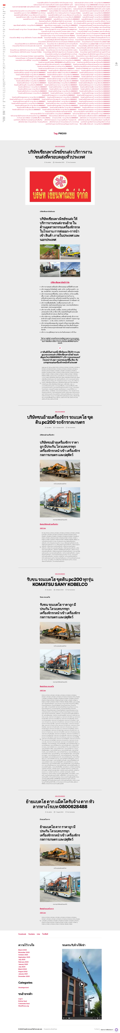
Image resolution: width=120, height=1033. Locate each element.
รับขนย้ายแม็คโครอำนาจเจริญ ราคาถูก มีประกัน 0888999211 (94, 103)
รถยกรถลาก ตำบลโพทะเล (60, 737)
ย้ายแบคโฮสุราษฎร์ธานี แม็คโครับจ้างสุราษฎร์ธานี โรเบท (95, 52)
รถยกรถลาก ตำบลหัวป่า (60, 733)
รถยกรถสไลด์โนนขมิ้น (54, 763)
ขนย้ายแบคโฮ (53, 375)
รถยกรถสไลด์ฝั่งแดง (73, 752)
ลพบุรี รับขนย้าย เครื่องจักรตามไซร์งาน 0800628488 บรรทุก (94, 115)
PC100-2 (72, 367)
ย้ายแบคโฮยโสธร (56, 708)
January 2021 (23, 974)
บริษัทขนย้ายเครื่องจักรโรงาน (49, 544)
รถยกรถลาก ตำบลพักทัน (68, 728)
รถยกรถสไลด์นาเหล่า (59, 748)
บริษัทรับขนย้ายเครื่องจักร (70, 548)
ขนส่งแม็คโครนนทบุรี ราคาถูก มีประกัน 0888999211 (96, 17)
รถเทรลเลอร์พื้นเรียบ (60, 385)
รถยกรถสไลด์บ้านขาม (55, 750)
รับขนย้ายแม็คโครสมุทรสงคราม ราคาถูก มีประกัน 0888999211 (93, 95)
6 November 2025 (59, 162)
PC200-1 (52, 370)
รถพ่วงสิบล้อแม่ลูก (48, 715)
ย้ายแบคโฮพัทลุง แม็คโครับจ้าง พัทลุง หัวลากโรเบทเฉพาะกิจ (94, 46)
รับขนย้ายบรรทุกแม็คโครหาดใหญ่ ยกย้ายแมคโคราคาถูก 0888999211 (91, 64)
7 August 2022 (59, 812)
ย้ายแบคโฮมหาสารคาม (72, 707)
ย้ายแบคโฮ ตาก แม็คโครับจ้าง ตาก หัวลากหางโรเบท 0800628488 (60, 804)
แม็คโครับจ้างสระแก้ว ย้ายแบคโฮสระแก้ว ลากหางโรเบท (64, 122)
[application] (82, 984)
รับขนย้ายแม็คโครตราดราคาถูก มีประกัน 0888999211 (95, 76)
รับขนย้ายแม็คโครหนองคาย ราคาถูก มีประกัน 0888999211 (94, 101)
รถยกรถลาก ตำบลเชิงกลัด (60, 735)
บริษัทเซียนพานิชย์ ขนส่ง (64, 382)
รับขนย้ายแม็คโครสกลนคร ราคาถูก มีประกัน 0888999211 (33, 93)
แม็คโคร (58, 397)
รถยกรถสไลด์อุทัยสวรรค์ (73, 760)
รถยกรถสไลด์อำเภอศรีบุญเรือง (67, 758)
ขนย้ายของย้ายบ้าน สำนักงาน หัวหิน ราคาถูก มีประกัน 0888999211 (92, 2)
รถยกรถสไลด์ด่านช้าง (66, 745)
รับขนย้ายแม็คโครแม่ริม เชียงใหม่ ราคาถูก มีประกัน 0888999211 (59, 109)
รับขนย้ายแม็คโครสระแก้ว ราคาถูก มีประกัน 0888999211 (25, 99)
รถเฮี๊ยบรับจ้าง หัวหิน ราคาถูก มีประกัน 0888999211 (96, 60)
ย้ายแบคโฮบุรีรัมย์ (62, 707)
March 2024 (22, 969)
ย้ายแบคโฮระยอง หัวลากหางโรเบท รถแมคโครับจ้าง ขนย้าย (61, 50)
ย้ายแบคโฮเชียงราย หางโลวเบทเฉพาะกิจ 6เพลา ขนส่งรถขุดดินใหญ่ (26, 56)
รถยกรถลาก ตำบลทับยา (70, 720)
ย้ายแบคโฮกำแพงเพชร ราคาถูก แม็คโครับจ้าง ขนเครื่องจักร (60, 37)
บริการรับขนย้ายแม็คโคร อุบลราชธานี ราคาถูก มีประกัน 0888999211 (92, 23)
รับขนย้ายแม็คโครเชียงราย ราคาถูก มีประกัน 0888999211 (94, 105)
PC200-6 (74, 370)
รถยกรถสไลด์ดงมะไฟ (55, 745)
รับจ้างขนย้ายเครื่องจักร (66, 780)
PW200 (44, 375)
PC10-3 (57, 367)
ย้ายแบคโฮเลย (51, 713)
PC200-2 (57, 370)
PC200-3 (63, 370)
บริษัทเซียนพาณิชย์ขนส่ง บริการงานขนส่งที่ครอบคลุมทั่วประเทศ (60, 154)
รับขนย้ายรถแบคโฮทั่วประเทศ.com (32, 1029)
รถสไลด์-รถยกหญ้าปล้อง (53, 770)
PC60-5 (62, 374)
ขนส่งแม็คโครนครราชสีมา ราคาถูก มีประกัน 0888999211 (31, 17)
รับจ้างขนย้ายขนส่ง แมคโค (58, 392)
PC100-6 (49, 369)
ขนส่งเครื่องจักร (61, 375)
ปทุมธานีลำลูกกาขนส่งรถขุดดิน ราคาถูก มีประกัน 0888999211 (61, 25)
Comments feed (24, 1003)
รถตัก (71, 384)
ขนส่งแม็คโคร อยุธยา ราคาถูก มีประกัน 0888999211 (96, 13)
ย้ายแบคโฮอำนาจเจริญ (57, 712)
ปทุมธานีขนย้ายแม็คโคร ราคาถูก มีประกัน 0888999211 (28, 25)
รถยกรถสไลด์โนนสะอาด (50, 765)
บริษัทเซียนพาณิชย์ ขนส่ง (52, 382)
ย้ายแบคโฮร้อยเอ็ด (65, 708)
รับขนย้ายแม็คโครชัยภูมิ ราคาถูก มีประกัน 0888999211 (35, 76)
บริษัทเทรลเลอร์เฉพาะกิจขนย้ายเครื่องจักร (62, 551)
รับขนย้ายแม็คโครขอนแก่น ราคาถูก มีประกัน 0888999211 (94, 72)
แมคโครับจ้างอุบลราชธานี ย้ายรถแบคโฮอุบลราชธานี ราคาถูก (62, 124)
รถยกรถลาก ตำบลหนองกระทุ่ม (72, 732)
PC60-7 (71, 374)
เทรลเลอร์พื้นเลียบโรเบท (50, 397)
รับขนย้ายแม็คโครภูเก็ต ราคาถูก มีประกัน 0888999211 (28, 85)
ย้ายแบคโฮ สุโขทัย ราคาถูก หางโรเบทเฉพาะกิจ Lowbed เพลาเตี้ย (93, 33)
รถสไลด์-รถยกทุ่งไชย (75, 767)
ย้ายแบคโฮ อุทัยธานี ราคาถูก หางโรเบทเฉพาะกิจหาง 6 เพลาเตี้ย (93, 35)
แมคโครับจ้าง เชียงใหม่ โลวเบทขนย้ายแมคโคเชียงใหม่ (28, 120)
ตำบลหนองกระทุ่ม (61, 541)
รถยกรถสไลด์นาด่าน (73, 747)
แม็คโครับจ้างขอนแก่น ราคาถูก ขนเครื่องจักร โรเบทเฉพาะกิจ (60, 120)
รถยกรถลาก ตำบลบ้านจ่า (64, 725)
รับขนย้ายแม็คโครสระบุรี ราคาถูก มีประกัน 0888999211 (95, 97)
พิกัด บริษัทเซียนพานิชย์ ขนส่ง (56, 384)
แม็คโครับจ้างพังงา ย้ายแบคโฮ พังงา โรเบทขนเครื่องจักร (33, 122)
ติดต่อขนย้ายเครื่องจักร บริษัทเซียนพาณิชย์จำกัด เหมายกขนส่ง (55, 21)
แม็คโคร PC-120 (65, 397)
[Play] (64, 1018)
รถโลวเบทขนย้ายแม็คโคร (62, 390)
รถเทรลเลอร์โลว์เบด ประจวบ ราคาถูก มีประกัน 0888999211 (65, 60)
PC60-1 (48, 374)
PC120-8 (44, 370)
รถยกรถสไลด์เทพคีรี (58, 762)
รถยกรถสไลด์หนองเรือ (66, 757)
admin (49, 162)
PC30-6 (63, 372)
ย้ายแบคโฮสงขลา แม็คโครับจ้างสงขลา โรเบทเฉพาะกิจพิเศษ (26, 52)
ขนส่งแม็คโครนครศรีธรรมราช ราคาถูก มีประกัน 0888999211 (64, 17)
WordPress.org (23, 1006)
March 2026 (22, 950)
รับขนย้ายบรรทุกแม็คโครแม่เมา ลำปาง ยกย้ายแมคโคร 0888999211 (56, 68)
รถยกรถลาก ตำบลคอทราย (55, 717)
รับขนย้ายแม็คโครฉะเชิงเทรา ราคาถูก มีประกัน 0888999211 (63, 74)
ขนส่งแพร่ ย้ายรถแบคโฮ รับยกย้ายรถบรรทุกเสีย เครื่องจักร (95, 11)
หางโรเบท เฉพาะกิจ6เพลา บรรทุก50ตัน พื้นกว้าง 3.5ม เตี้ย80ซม (33, 117)
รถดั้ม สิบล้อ (66, 384)
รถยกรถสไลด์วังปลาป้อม (66, 753)
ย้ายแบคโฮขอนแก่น (46, 705)
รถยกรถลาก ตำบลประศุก (66, 727)
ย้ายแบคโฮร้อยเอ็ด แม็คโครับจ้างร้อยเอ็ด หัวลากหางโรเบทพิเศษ (93, 48)
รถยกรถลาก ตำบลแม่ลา (72, 735)
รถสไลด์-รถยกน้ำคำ (46, 768)
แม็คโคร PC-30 (74, 397)
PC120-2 (59, 369)
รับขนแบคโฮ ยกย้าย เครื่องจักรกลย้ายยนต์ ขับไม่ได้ (58, 111)
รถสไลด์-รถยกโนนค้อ (65, 772)
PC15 (48, 370)
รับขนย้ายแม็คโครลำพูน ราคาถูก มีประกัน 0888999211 (63, 91)
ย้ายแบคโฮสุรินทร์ (61, 710)
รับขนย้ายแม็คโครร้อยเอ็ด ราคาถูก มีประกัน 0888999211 (95, 87)
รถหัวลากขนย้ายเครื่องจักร (68, 553)
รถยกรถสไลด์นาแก (69, 748)
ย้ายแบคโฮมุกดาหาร (47, 708)
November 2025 (24, 952)
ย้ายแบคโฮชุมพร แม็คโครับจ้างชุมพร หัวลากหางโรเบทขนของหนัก (92, 39)
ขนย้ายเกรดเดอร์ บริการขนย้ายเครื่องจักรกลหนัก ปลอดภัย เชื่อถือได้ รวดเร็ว (53, 4)
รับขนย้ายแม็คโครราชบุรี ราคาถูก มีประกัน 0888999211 (95, 89)
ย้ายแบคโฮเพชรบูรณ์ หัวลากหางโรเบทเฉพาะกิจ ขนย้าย (60, 56)
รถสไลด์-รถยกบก (56, 768)
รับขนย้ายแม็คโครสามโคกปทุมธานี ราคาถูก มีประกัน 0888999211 (59, 99)
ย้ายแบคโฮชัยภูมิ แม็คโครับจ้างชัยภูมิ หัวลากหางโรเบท (59, 39)
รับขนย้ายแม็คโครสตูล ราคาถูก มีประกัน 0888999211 (96, 93)
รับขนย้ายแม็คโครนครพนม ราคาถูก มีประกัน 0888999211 (94, 78)
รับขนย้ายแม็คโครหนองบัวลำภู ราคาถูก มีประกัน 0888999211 (27, 103)
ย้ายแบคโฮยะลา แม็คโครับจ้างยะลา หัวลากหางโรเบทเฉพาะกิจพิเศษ (57, 48)
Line (38, 934)
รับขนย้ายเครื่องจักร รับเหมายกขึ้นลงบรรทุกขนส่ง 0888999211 (30, 70)
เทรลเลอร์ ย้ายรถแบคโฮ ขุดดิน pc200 (54, 783)
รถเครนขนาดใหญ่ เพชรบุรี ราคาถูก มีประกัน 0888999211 (95, 58)
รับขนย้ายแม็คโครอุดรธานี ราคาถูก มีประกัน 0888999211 (30, 105)
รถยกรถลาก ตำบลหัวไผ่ (72, 733)
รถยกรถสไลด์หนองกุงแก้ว (54, 755)
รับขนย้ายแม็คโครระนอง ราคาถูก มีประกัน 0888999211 (33, 89)
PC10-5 (62, 367)
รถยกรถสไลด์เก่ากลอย (47, 762)
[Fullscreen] (100, 1018)
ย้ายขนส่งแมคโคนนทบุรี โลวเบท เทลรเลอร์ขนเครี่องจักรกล (94, 25)
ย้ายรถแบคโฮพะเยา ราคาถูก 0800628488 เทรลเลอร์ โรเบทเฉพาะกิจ (58, 27)
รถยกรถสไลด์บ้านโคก (51, 752)
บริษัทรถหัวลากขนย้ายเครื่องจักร (55, 546)
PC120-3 (64, 369)
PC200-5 (68, 370)
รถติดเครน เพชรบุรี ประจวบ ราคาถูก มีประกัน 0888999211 (62, 58)
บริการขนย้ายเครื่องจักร (60, 379)
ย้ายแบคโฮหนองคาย (71, 710)
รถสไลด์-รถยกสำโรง (66, 768)
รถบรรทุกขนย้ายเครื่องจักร (55, 553)
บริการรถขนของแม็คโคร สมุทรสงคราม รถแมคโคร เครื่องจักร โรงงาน (91, 21)
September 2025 (24, 957)
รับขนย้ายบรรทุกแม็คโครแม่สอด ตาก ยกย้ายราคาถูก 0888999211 (54, 66)
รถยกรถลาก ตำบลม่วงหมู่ (57, 730)
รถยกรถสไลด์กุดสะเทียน (72, 743)
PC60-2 (53, 374)
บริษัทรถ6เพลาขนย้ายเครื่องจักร (64, 544)
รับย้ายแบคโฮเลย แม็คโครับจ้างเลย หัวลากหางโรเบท (62, 115)
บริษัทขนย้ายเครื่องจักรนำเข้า (71, 543)
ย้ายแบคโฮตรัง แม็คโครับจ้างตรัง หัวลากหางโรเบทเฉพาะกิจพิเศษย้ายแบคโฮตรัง (59, 41)
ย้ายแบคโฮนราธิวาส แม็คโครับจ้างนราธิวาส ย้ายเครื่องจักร (62, 44)
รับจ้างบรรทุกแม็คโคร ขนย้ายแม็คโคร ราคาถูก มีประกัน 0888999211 (92, 111)
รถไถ (69, 390)
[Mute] (97, 1018)
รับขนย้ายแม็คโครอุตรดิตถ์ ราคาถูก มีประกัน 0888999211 (62, 105)
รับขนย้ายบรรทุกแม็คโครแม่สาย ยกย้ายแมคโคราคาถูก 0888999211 (92, 66)
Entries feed (22, 1001)
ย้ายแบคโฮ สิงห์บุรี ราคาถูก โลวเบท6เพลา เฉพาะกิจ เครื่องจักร (94, 31)
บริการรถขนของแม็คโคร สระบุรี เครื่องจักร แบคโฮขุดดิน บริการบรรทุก (53, 23)
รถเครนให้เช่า (72, 773)
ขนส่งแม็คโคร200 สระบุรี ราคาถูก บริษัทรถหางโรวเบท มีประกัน (64, 15)
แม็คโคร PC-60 (46, 399)
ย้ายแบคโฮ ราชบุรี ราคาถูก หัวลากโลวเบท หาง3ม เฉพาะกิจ (94, 29)
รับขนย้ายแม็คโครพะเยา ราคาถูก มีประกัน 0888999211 (31, 83)
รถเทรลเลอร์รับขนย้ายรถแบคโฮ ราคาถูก (62, 387)
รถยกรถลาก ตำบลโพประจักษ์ (49, 738)
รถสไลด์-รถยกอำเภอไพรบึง (66, 770)
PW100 (75, 374)
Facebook (22, 934)
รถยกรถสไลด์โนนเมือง (72, 765)
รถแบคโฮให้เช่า (71, 389)
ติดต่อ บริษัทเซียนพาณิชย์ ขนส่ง (53, 377)
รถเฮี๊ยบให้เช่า (63, 775)
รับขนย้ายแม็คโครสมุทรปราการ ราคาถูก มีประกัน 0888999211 (58, 95)
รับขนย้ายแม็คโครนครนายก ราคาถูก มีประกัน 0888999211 (29, 78)
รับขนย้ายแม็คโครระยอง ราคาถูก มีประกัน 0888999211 (64, 89)
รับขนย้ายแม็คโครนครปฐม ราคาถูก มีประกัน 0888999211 (62, 78)
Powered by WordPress (50, 1029)
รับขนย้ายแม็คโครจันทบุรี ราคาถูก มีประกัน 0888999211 (31, 74)
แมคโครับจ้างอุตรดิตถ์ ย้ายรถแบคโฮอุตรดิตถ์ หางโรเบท (95, 122)
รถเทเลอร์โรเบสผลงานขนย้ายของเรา (57, 389)
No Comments (72, 162)
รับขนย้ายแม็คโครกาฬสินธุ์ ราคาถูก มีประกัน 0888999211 (62, 72)
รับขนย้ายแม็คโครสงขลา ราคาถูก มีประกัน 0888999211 (65, 93)
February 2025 (23, 962)
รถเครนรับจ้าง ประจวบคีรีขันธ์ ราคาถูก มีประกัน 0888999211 (31, 60)
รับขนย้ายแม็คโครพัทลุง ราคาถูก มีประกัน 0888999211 (62, 83)
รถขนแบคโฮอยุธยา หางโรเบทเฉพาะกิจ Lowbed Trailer (30, 58)
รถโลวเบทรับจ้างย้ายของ (54, 777)
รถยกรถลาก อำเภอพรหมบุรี (53, 742)
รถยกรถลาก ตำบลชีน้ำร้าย (54, 718)
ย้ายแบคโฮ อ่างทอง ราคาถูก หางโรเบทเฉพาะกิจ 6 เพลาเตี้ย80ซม (58, 35)
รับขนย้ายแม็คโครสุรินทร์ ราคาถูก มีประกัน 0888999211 (62, 101)
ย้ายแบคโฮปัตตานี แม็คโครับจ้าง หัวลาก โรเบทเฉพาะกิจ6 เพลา (60, 46)
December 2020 (24, 976)
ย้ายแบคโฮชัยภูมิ (56, 705)
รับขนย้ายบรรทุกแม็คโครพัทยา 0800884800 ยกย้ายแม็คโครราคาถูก (56, 62)
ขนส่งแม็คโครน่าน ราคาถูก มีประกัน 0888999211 (67, 19)
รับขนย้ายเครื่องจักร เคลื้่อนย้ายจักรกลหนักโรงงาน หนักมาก (64, 70)
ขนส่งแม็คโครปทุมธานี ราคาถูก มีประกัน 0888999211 (95, 19)
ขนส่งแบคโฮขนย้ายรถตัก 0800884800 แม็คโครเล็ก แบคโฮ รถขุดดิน (91, 9)
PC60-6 (66, 374)
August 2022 (22, 971)
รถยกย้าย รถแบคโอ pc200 (59, 715)
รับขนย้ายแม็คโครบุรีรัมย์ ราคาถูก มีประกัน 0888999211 (31, 81)
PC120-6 (75, 369)
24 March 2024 (60, 590)
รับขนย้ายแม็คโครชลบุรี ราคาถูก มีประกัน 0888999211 (95, 74)
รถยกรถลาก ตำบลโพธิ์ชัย (73, 737)
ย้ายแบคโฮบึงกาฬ (52, 707)
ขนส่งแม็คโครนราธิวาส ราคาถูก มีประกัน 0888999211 (37, 19)
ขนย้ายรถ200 (76, 702)
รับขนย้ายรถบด (75, 390)
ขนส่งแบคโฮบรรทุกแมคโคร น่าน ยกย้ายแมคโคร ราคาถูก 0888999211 (28, 11)
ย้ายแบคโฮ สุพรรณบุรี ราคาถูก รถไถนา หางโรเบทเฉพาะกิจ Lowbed (56, 33)
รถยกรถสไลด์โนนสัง (61, 765)
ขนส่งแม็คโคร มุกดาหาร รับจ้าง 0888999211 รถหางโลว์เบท (29, 13)
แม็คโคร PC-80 (54, 399)
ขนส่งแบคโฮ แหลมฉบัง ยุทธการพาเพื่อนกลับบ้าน (59, 9)
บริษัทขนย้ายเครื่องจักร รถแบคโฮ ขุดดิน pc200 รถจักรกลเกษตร (60, 419)
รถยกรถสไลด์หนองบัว (66, 755)
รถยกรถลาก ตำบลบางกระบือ (71, 722)
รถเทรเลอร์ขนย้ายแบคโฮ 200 (52, 775)
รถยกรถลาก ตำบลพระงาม (55, 728)
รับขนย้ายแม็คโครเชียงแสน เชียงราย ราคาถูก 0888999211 (32, 107)
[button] (82, 984)
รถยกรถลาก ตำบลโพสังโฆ (62, 738)
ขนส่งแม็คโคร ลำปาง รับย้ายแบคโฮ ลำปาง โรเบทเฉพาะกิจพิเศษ (64, 13)
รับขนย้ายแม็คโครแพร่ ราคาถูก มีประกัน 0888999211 (26, 109)
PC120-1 (54, 369)
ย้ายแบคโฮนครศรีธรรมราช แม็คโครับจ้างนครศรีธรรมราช (30, 44)
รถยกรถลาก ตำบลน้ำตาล (58, 722)
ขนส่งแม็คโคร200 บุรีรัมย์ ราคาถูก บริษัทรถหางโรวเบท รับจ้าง (30, 15)
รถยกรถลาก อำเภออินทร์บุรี (67, 742)
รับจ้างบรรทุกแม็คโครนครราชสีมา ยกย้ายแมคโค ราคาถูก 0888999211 (91, 113)
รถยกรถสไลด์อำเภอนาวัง (53, 758)
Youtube (31, 934)
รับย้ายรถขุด (69, 392)
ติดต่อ (49, 524)
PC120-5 (70, 369)
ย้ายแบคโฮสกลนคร (51, 710)
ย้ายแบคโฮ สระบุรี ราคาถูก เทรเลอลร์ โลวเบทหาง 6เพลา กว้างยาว (58, 31)
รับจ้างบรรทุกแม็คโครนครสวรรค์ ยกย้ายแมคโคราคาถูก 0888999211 (29, 115)
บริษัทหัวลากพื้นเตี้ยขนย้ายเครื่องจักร (62, 549)
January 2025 (23, 964)
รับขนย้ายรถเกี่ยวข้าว (47, 392)
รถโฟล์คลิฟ (52, 390)
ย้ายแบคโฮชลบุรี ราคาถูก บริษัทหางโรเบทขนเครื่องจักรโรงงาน (93, 37)
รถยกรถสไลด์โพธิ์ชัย (57, 767)
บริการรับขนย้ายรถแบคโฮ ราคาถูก (62, 380)
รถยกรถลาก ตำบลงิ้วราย (68, 717)
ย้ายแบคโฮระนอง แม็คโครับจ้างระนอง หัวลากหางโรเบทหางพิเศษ (27, 50)
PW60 (48, 375)
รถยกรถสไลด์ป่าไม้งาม (62, 752)
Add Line (44, 367)
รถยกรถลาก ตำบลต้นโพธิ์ (68, 718)
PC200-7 (44, 372)
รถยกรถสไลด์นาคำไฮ (63, 747)
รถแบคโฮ (56, 556)
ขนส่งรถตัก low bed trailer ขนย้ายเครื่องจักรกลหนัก (26, 7)
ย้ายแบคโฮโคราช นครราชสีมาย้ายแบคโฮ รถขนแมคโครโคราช (93, 56)
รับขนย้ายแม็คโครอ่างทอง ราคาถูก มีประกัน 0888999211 (61, 103)
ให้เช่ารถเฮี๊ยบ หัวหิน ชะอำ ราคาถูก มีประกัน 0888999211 (95, 124)
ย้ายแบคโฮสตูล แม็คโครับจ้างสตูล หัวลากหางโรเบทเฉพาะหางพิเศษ (60, 52)
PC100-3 (77, 367)
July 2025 (21, 959)
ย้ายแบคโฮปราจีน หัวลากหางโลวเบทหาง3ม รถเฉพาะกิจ (27, 46)
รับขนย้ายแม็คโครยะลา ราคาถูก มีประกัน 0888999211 (32, 87)
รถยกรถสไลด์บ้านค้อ (66, 750)
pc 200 (53, 367)
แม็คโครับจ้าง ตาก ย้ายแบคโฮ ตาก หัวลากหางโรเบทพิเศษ (95, 117)
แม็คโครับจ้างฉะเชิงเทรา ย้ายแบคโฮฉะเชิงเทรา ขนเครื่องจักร (94, 120)
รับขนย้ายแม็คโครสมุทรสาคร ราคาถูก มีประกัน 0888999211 (63, 97)
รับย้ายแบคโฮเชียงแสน (66, 394)
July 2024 (21, 967)
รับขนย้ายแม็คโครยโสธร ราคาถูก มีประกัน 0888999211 (63, 87)
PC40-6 (73, 372)
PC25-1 (54, 372)
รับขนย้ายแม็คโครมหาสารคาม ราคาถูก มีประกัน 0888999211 (61, 85)
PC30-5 (59, 372)
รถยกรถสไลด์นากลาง (52, 747)
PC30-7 (68, 372)
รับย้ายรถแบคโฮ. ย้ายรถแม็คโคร (52, 394)
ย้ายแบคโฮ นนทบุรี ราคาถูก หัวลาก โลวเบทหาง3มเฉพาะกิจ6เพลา (26, 29)
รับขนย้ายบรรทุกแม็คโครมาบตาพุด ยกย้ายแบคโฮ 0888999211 (93, 62)
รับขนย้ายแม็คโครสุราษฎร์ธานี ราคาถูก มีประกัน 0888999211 (29, 101)
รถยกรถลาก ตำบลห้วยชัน (48, 733)
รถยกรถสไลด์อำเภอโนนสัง (60, 760)
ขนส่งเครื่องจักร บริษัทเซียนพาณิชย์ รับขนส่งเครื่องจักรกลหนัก (94, 7)
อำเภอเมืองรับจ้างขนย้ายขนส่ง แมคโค (64, 395)
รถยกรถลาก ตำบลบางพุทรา (62, 723)
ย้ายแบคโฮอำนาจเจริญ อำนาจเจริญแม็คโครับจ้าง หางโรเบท (61, 54)
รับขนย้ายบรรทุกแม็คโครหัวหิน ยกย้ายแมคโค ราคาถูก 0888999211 (53, 64)
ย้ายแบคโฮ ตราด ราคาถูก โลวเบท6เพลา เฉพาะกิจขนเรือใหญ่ (94, 27)
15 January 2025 (59, 427)
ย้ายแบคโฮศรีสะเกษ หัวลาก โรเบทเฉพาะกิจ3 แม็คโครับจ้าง (94, 50)
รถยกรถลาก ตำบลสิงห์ (59, 732)
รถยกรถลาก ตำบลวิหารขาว (70, 730)
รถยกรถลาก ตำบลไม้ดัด (50, 740)
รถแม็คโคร (61, 556)
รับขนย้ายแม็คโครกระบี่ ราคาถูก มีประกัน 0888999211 (95, 70)
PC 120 (49, 367)
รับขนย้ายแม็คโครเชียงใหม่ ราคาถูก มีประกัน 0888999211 (65, 107)
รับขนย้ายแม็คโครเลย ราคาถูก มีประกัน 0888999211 (96, 107)
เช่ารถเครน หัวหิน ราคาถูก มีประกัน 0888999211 (65, 117)
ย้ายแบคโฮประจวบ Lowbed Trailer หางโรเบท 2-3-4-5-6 (95, 44)
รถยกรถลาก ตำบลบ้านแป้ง (53, 727)
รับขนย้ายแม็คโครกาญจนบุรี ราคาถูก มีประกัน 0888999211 (29, 72)
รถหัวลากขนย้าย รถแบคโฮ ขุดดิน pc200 (58, 773)
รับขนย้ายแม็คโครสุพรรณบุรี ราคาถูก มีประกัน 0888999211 (94, 99)
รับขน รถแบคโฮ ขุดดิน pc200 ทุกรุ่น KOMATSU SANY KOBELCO (60, 582)
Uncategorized (60, 146)
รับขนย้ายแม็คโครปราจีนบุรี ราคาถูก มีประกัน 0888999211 (63, 81)
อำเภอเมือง (50, 559)
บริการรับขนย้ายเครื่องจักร (48, 703)
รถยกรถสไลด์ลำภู (55, 753)
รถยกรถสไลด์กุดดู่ (52, 743)
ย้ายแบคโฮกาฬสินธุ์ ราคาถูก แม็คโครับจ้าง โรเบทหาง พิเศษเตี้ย (26, 37)
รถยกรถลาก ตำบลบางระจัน (51, 725)
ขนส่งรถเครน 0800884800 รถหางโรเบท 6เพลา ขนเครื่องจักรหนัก (58, 7)
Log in (20, 999)
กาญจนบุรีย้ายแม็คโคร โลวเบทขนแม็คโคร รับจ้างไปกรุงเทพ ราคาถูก (55, 2)
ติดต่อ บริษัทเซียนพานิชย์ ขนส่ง (69, 377)
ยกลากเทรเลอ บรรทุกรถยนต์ (61, 703)
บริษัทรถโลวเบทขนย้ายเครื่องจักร (55, 548)
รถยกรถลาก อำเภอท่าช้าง (62, 740)
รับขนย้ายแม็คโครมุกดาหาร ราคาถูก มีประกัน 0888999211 (94, 85)
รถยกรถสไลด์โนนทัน (66, 763)
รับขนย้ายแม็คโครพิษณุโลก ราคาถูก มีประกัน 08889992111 (94, 83)
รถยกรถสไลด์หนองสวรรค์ (54, 757)
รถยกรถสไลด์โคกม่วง (68, 762)
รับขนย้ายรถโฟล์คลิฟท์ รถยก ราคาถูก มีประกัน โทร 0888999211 (93, 68)
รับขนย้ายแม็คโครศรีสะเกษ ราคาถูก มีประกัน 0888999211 (94, 91)
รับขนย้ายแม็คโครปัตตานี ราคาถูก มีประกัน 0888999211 (95, 81)
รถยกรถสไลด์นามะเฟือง (47, 748)
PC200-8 (49, 372)
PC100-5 (44, 369)
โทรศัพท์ (45, 934)
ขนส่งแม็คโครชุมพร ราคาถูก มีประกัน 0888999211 (96, 15)
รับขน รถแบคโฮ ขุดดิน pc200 (68, 777)
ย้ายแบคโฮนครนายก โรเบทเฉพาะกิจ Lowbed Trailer (96, 41)
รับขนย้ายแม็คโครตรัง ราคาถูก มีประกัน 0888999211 (66, 76)
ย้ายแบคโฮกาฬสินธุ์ (73, 703)
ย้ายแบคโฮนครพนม (65, 705)
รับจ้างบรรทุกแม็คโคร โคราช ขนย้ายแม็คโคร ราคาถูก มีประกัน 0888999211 (50, 113)
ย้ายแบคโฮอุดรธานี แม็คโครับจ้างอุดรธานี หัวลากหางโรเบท (94, 54)
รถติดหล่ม (58, 713)
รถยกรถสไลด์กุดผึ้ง (61, 743)
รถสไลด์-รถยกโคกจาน (53, 772)
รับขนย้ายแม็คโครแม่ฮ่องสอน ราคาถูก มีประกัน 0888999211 (94, 109)
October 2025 (23, 955)
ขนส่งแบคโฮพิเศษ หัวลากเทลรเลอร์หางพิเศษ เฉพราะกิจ (63, 11)
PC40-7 (77, 372)
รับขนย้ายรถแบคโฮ (65, 778)
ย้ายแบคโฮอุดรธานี (67, 712)
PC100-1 (67, 367)
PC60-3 (57, 374)
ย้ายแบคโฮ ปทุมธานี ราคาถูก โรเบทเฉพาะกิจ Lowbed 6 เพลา (61, 29)
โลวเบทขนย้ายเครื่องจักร (58, 561)
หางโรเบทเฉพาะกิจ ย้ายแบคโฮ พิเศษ (64, 782)
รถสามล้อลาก (66, 767)
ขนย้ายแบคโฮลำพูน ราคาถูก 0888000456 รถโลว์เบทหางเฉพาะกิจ (92, 4)
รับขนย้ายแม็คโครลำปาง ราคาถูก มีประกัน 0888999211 (32, 91)
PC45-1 (44, 374)
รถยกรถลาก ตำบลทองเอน (57, 720)
